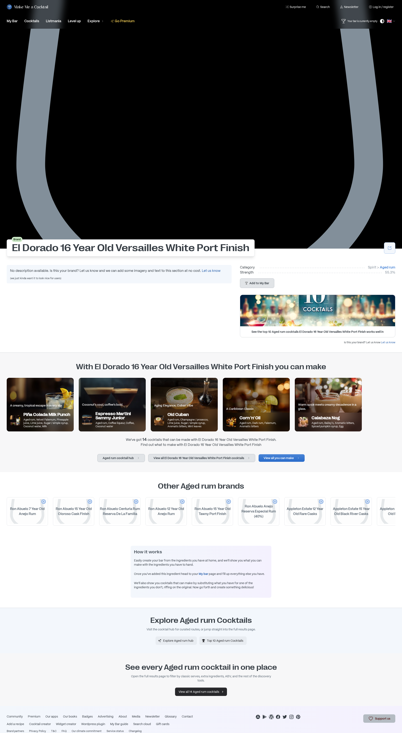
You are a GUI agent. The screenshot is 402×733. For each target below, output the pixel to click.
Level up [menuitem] (74, 21)
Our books (70, 716)
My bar (203, 574)
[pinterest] (298, 716)
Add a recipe (15, 724)
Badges (87, 716)
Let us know (211, 270)
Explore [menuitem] (94, 21)
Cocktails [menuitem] (31, 21)
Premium (34, 716)
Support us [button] (382, 718)
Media (136, 716)
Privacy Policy (37, 731)
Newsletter (351, 7)
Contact (187, 716)
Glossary (171, 716)
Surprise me (298, 7)
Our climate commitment (87, 731)
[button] (257, 283)
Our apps (51, 716)
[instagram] (291, 716)
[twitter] (284, 716)
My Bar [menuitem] (12, 21)
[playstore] (264, 716)
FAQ (64, 731)
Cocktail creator (40, 724)
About (123, 716)
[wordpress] (271, 716)
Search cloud (142, 724)
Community (15, 716)
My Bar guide (119, 724)
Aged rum (387, 267)
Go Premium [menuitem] (125, 21)
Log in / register (383, 7)
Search (325, 7)
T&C (54, 731)
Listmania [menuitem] (53, 21)
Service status (115, 731)
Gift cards (162, 724)
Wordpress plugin (93, 724)
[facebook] (278, 716)
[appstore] (257, 716)
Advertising (105, 716)
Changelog (135, 731)
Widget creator (66, 724)
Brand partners (15, 731)
